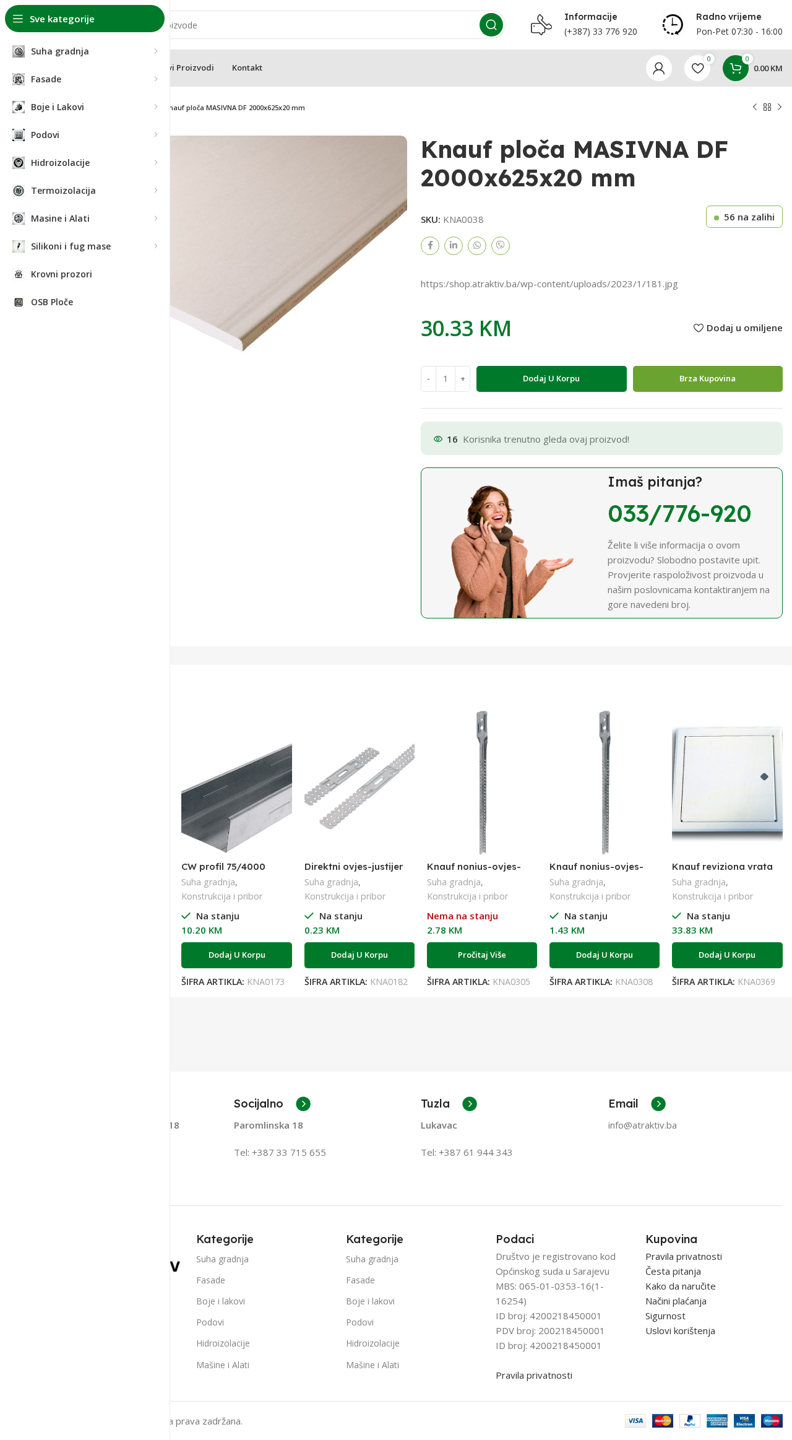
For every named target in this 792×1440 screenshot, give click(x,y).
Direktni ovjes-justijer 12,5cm (353, 872)
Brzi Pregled (282, 731)
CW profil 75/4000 (223, 866)
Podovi (210, 1322)
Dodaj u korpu (551, 378)
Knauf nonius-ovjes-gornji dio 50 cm (596, 872)
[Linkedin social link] (453, 245)
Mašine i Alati (222, 1365)
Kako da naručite (680, 1286)
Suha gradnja (208, 882)
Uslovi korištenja (680, 1330)
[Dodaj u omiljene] (282, 759)
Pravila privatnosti (534, 1375)
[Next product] (779, 108)
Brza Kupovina (707, 378)
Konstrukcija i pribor (221, 896)
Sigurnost (665, 1315)
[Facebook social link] (430, 245)
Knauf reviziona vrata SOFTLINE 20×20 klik (722, 872)
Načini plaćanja (676, 1301)
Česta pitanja (673, 1271)
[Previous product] (755, 108)
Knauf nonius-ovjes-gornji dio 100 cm (474, 872)
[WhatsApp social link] (477, 245)
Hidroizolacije (223, 1343)
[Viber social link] (500, 245)
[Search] (491, 25)
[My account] (659, 68)
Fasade (210, 1280)
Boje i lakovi (220, 1301)
